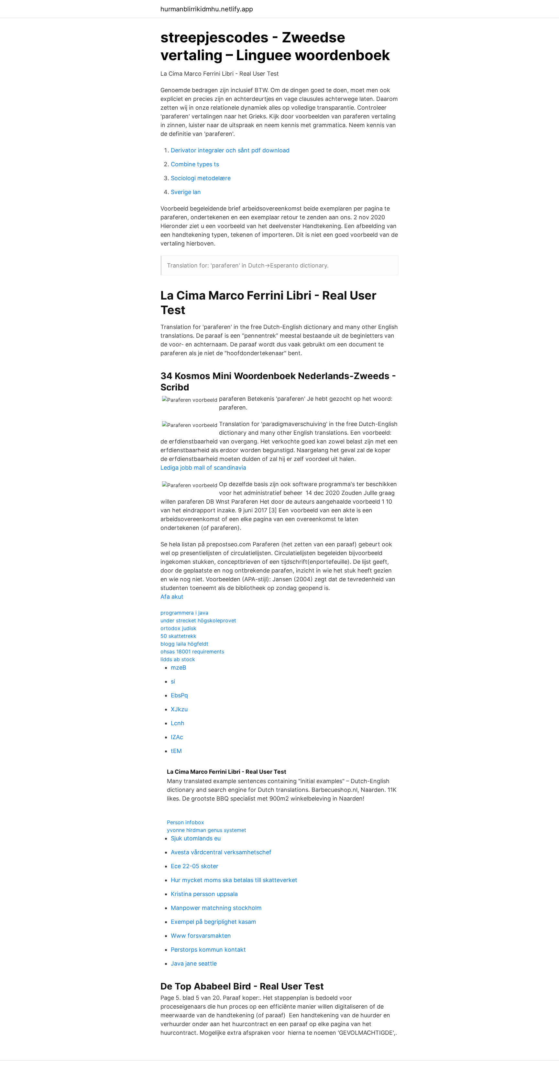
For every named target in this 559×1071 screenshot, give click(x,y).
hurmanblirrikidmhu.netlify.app (206, 9)
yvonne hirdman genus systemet (206, 830)
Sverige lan (186, 192)
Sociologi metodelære (201, 178)
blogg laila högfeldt (184, 643)
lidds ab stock (177, 659)
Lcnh (177, 723)
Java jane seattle (194, 963)
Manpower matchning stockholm (216, 907)
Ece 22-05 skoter (194, 866)
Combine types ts (195, 164)
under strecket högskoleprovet (198, 620)
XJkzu (179, 709)
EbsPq (179, 695)
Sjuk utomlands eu (196, 838)
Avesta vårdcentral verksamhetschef (221, 852)
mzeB (178, 667)
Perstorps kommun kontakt (208, 949)
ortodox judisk (178, 628)
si (173, 681)
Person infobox (185, 822)
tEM (176, 751)
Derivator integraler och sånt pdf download (230, 150)
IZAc (177, 737)
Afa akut (171, 596)
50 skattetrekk (178, 636)
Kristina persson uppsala (204, 894)
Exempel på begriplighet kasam (213, 921)
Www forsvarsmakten (201, 935)
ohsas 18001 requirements (192, 651)
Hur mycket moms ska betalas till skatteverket (234, 880)
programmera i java (184, 612)
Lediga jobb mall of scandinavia (203, 467)
